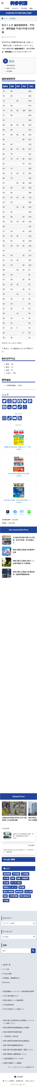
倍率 (12, 878)
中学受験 (16, 874)
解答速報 (19, 891)
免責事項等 (19, 1081)
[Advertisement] (18, 598)
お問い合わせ (29, 1081)
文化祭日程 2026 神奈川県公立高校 (18, 13)
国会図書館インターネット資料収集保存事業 (18, 991)
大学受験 (25, 874)
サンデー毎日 (16, 883)
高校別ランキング (10, 887)
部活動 (21, 887)
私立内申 (24, 8)
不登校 (6, 900)
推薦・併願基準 (22, 878)
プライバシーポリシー (18, 1084)
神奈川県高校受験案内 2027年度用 (18, 473)
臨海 (31, 8)
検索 (7, 8)
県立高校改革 (25, 896)
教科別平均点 (11, 68)
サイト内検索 (9, 1081)
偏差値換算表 (11, 65)
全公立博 (28, 891)
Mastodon (6, 982)
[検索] (33, 950)
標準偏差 (9, 71)
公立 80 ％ (15, 8)
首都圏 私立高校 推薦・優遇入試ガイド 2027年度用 (18, 447)
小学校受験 (13, 896)
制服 (5, 896)
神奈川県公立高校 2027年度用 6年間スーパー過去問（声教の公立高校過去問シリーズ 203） (18, 500)
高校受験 (15, 520)
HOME (19, 1077)
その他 (6, 878)
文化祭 (6, 883)
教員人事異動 (8, 891)
